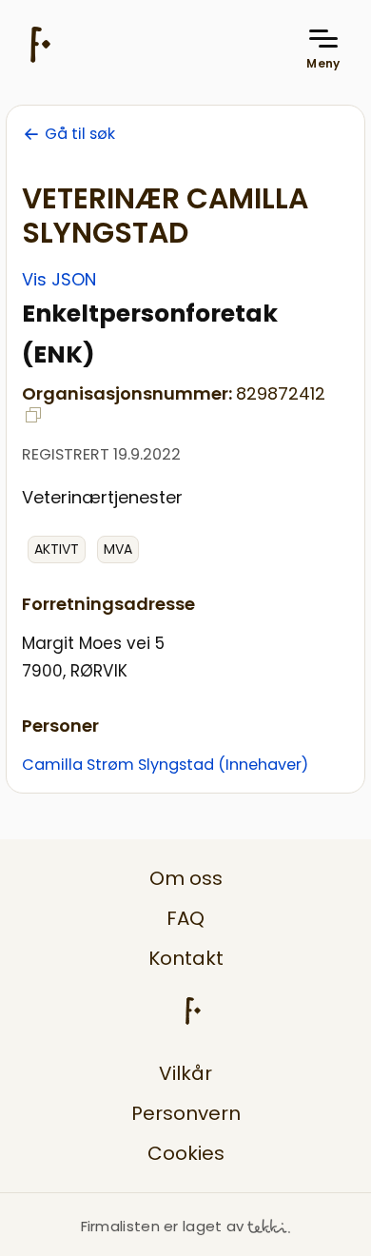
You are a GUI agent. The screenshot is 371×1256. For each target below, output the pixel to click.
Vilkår (185, 1073)
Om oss (186, 878)
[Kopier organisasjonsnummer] (33, 414)
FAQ (185, 918)
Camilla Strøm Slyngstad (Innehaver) (165, 764)
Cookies (186, 1153)
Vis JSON (59, 279)
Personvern (186, 1113)
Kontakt (186, 958)
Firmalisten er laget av (162, 1226)
